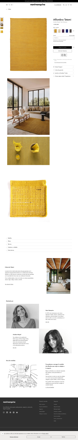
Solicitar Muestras (62, 51)
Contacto (55, 404)
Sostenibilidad (42, 411)
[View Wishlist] (68, 4)
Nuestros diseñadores (43, 406)
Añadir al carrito (62, 47)
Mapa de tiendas (57, 406)
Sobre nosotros (42, 404)
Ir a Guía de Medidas (50, 387)
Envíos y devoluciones (58, 418)
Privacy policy (45, 433)
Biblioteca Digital (57, 409)
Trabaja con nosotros (43, 413)
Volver (9, 9)
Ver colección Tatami (9, 284)
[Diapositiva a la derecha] (73, 31)
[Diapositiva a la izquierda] (53, 31)
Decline (63, 437)
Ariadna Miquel (56, 22)
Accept (38, 437)
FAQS (55, 421)
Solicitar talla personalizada (58, 41)
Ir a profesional (57, 4)
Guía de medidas (71, 35)
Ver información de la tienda (60, 62)
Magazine (41, 409)
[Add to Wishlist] (73, 47)
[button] (7, 4)
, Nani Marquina (63, 22)
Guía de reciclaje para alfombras (60, 413)
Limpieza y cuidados (57, 411)
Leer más (47, 322)
